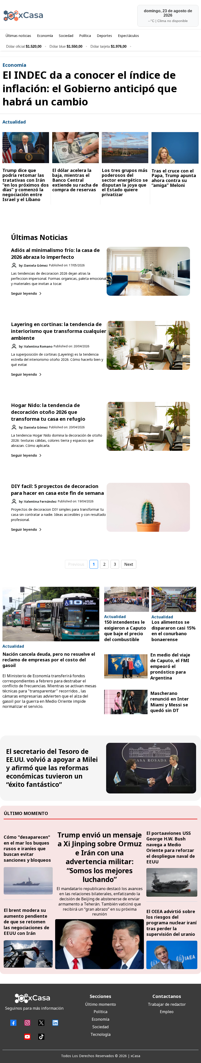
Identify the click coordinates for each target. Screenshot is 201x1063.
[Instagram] (27, 1023)
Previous (76, 564)
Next (128, 564)
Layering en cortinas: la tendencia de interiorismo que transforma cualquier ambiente (58, 331)
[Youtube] (27, 1037)
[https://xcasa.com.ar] (50, 15)
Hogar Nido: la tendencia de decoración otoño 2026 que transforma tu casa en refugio (48, 412)
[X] (41, 1023)
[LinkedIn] (55, 1023)
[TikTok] (41, 1037)
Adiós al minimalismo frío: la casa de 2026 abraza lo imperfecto (55, 253)
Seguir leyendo (24, 293)
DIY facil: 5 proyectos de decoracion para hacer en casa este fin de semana (57, 489)
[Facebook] (13, 1023)
